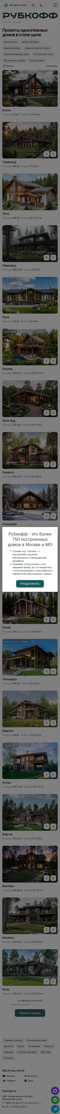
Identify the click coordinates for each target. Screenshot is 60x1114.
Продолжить (30, 583)
